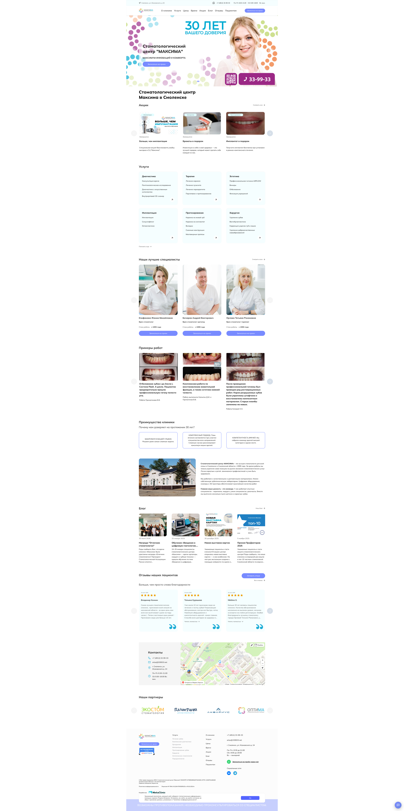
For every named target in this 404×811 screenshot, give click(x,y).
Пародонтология (178, 759)
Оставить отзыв (253, 576)
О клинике (166, 10)
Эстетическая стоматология (182, 756)
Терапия (190, 176)
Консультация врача (150, 181)
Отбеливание (235, 189)
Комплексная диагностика (181, 742)
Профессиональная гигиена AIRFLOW (245, 181)
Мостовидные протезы (195, 234)
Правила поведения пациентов (148, 783)
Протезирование (195, 212)
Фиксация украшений (239, 194)
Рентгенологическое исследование (156, 185)
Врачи (194, 10)
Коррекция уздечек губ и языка (243, 226)
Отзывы (219, 10)
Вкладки (189, 226)
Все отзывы (258, 580)
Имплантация (149, 212)
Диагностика (149, 176)
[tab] (198, 81)
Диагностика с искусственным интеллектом (154, 190)
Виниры (233, 185)
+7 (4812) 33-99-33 (235, 735)
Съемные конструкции (195, 230)
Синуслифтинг (148, 222)
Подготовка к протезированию (198, 194)
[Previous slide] (134, 133)
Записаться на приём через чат (245, 762)
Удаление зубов (236, 217)
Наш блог (259, 508)
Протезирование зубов (180, 750)
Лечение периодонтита (195, 189)
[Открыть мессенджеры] (398, 805)
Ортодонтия (176, 744)
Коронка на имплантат (195, 222)
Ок (250, 798)
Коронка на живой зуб (195, 217)
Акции (202, 10)
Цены (186, 10)
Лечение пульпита (193, 185)
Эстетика (234, 176)
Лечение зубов (177, 739)
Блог (210, 10)
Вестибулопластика (238, 222)
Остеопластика (148, 226)
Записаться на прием (255, 11)
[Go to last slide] (133, 51)
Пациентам (231, 10)
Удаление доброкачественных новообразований (242, 231)
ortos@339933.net (234, 740)
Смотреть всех (257, 259)
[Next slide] (271, 51)
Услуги (177, 10)
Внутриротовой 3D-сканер (153, 196)
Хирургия (234, 212)
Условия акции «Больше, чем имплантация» (152, 781)
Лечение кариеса (193, 181)
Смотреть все (258, 105)
